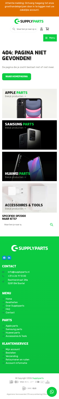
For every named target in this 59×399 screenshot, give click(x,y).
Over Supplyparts (15, 305)
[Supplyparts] (29, 248)
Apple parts (12, 325)
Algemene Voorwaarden (16, 394)
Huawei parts (13, 332)
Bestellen (11, 352)
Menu (52, 37)
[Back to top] (5, 394)
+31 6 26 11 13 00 (17, 276)
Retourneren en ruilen (17, 359)
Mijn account (13, 349)
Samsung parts (14, 329)
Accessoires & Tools (16, 336)
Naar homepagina (17, 76)
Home (9, 299)
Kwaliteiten (12, 302)
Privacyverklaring (35, 394)
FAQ (8, 309)
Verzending (12, 356)
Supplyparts (38, 378)
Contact (10, 312)
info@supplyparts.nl (19, 272)
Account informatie (16, 363)
